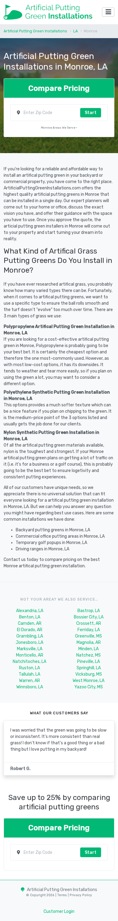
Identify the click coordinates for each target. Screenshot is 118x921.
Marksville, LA (29, 648)
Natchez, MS (88, 655)
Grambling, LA (29, 636)
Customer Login (59, 911)
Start (91, 112)
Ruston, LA (29, 667)
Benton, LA (29, 617)
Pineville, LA (88, 661)
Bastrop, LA (88, 610)
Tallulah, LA (29, 674)
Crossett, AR (88, 623)
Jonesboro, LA (29, 642)
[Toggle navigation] (108, 12)
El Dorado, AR (29, 629)
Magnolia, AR (89, 642)
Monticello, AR (29, 655)
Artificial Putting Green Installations (35, 31)
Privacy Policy (80, 895)
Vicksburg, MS (88, 674)
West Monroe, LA (88, 680)
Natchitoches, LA (29, 661)
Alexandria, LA (29, 610)
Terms (62, 895)
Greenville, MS (88, 636)
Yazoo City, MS (88, 687)
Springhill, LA (89, 667)
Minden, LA (88, 648)
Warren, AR (29, 680)
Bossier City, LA (88, 617)
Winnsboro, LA (29, 687)
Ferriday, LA (88, 629)
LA (75, 31)
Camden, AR (29, 623)
